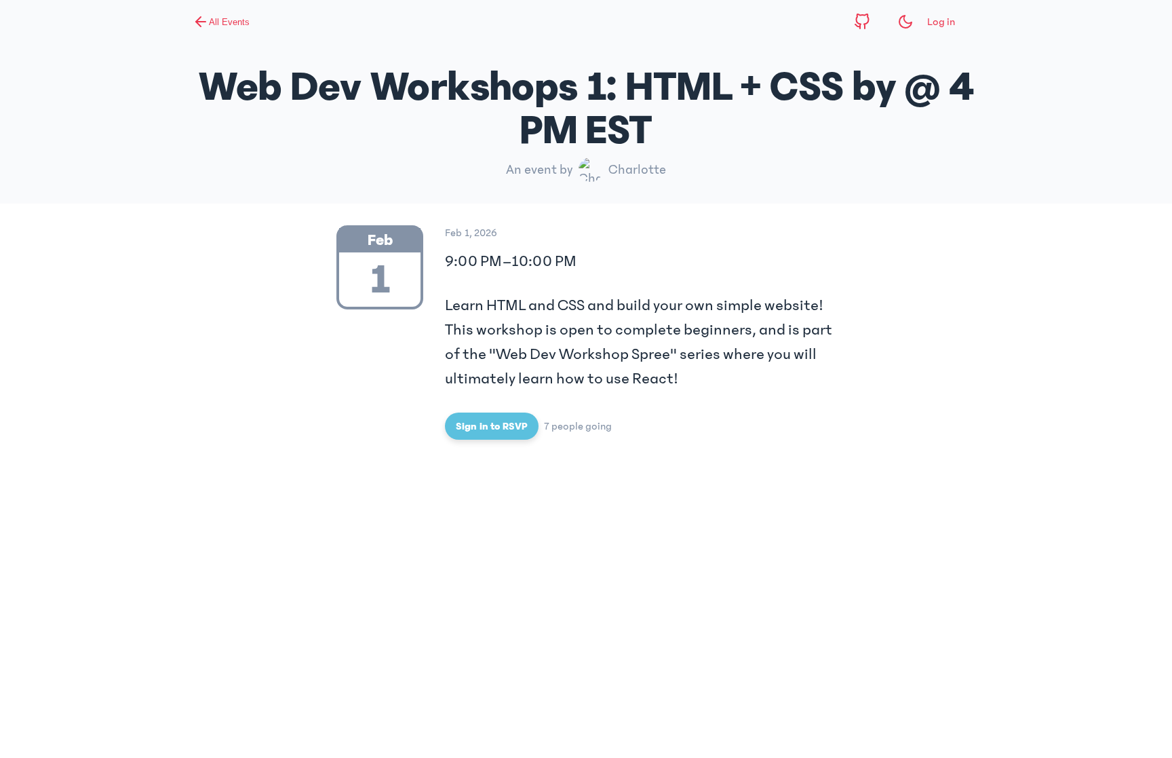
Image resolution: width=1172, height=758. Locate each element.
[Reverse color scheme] (905, 22)
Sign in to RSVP (492, 426)
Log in (941, 22)
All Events (229, 22)
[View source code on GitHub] (862, 22)
